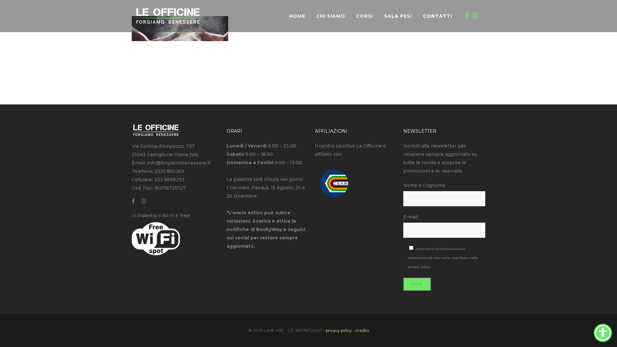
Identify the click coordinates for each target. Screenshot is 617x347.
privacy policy (419, 267)
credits (362, 330)
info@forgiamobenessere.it (178, 163)
